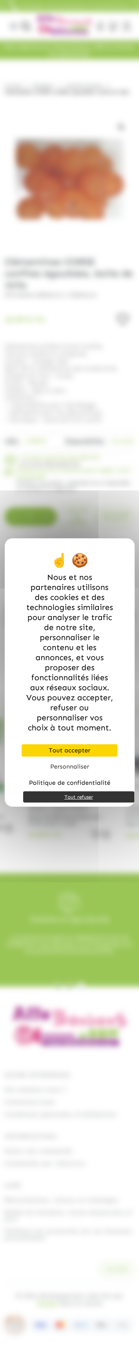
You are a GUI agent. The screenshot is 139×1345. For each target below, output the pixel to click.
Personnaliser (69, 766)
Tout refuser (78, 797)
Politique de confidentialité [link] (69, 782)
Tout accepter (69, 750)
